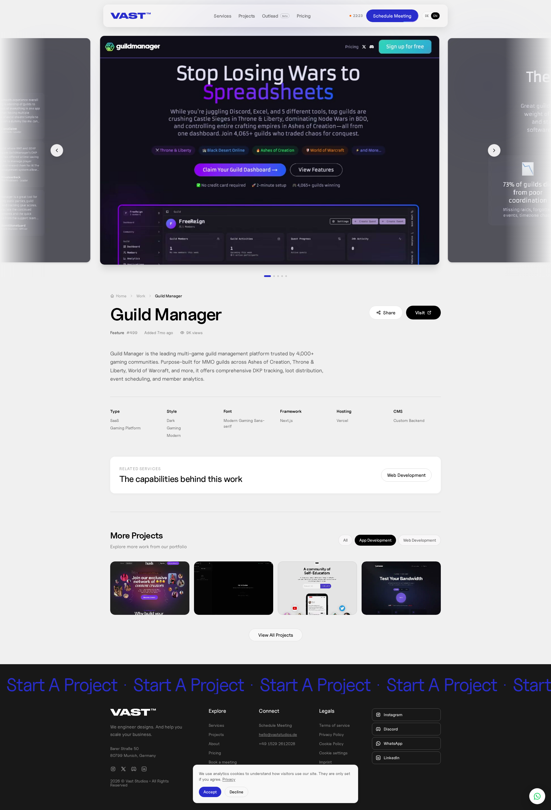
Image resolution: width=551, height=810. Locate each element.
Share (389, 312)
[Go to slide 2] (271, 276)
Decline (236, 792)
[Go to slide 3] (278, 276)
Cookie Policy (331, 743)
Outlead (270, 16)
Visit (420, 312)
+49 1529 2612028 (277, 743)
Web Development (406, 475)
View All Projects (275, 635)
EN (435, 16)
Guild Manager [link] (168, 296)
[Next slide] (494, 150)
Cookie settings (333, 752)
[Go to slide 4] (282, 276)
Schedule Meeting (392, 16)
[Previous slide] (57, 150)
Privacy (228, 779)
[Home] (142, 16)
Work (140, 296)
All (345, 540)
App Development (375, 540)
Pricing (304, 16)
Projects (246, 16)
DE (427, 16)
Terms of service (334, 725)
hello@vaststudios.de (278, 734)
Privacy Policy (331, 734)
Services (222, 16)
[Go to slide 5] (286, 276)
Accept (210, 792)
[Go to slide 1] (265, 276)
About (214, 743)
